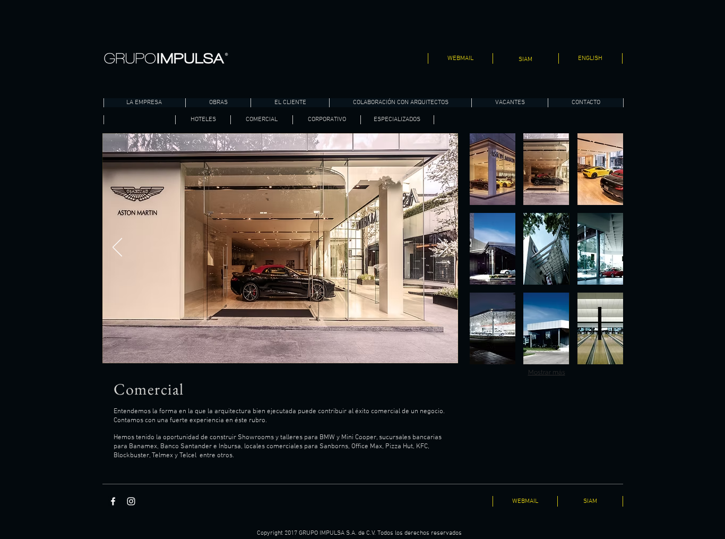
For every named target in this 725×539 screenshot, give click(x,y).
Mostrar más (546, 372)
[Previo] (117, 248)
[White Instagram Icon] (131, 501)
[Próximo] (443, 248)
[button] (492, 169)
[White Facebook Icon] (113, 501)
